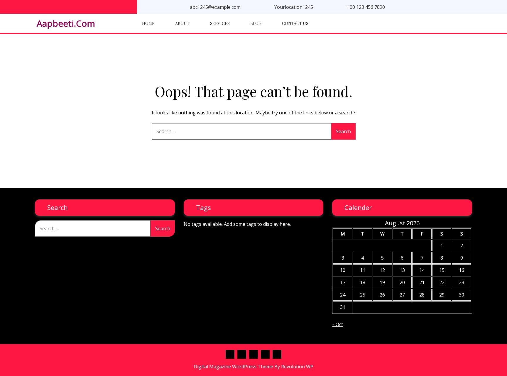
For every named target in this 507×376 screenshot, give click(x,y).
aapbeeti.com (66, 23)
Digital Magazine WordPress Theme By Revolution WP (253, 366)
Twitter (253, 354)
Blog (255, 23)
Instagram (277, 354)
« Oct (337, 324)
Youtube (265, 354)
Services (220, 23)
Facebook (230, 354)
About (182, 23)
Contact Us (295, 23)
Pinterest (241, 354)
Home (148, 23)
